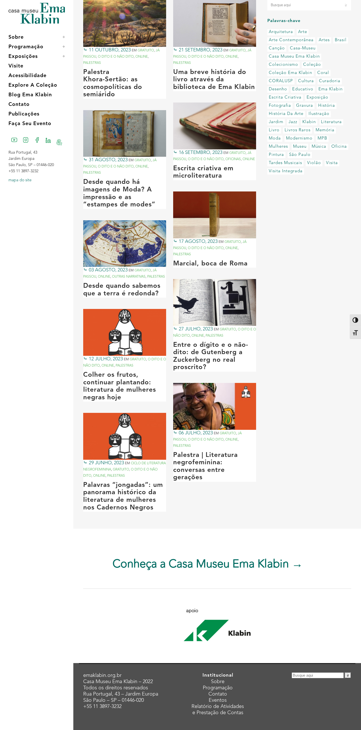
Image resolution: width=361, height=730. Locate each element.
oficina (339, 147)
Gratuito (146, 50)
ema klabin (330, 89)
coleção (312, 65)
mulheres (278, 147)
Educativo (302, 89)
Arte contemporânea (291, 40)
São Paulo (300, 155)
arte (302, 32)
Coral (323, 73)
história (326, 106)
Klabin (309, 122)
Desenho (278, 89)
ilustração (319, 114)
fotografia (280, 106)
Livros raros (298, 130)
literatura (331, 122)
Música (319, 147)
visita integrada (286, 171)
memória (325, 130)
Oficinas (233, 159)
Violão (314, 163)
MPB (322, 138)
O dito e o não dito (116, 56)
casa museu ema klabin (294, 57)
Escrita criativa (285, 97)
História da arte (286, 114)
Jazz (293, 122)
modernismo (299, 138)
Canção (277, 48)
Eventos (218, 700)
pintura (276, 155)
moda (275, 138)
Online (141, 56)
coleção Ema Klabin (290, 73)
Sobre (217, 681)
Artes (324, 40)
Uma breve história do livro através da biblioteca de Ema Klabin (214, 80)
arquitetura (281, 32)
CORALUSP (281, 81)
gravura (304, 106)
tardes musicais (285, 163)
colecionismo (283, 65)
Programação (218, 687)
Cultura (306, 81)
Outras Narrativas (129, 276)
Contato (217, 694)
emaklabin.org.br (102, 675)
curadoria (329, 81)
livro (274, 130)
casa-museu (303, 48)
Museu (300, 147)
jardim (276, 122)
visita (332, 163)
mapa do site (20, 180)
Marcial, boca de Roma (210, 264)
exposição (317, 97)
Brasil (341, 40)
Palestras (92, 63)
